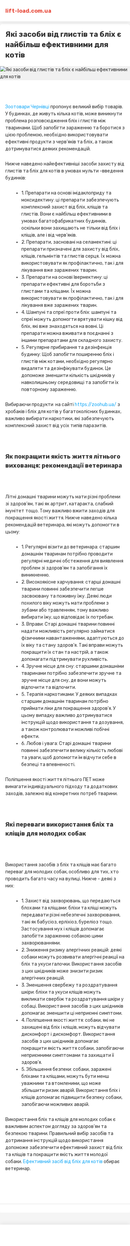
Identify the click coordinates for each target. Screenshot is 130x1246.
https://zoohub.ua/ (95, 404)
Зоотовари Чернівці (27, 107)
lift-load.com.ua (28, 11)
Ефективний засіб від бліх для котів (63, 1161)
